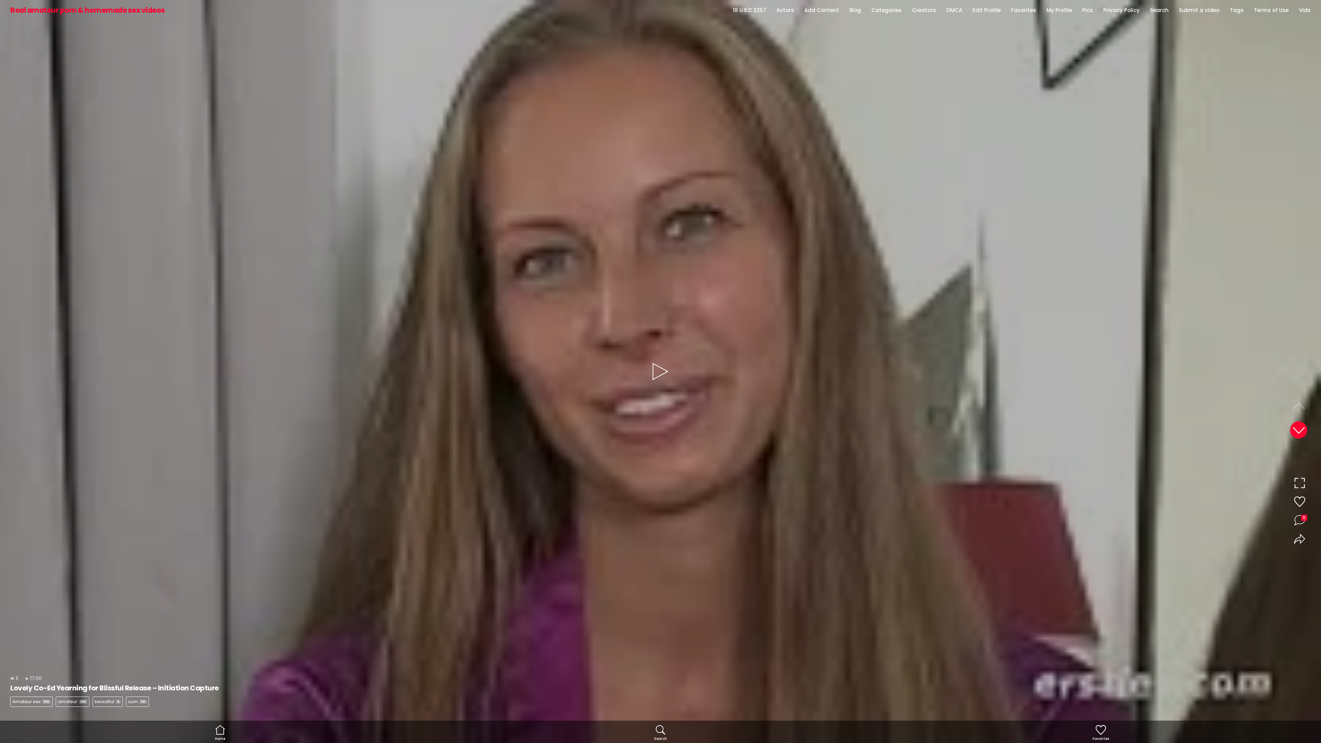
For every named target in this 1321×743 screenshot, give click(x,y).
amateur (72, 701)
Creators (924, 10)
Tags (1237, 10)
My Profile (1059, 10)
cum (137, 701)
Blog (855, 10)
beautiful (107, 701)
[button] (1298, 430)
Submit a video (1199, 10)
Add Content (821, 10)
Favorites (1023, 10)
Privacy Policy (1121, 10)
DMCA (954, 10)
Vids (1305, 10)
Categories (886, 10)
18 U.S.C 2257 (749, 10)
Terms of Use (1271, 10)
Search (1159, 10)
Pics (1087, 10)
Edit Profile (987, 10)
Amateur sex (30, 701)
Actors (785, 10)
